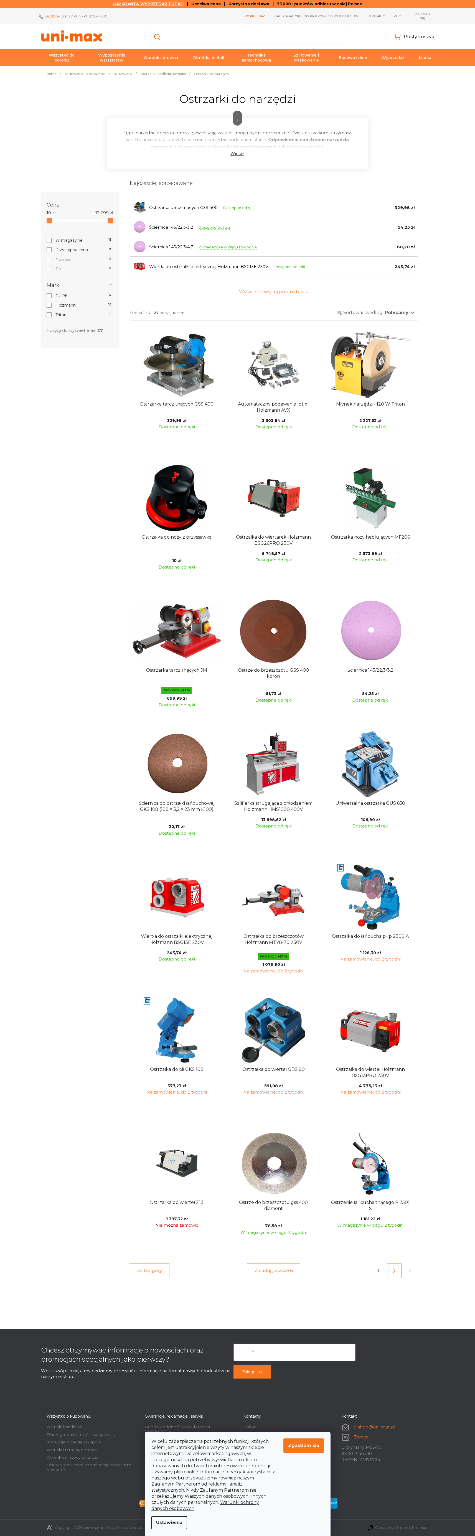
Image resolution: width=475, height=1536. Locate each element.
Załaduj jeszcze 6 (274, 1270)
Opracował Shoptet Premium (402, 1527)
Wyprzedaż (255, 16)
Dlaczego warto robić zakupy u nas (81, 1434)
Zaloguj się (252, 1371)
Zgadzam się (303, 1445)
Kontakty (376, 16)
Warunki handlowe (64, 1426)
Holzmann (83, 305)
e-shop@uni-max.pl (374, 1427)
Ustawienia (169, 1522)
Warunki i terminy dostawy (72, 1449)
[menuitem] (62, 57)
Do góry (153, 1270)
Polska (249, 1426)
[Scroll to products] (237, 118)
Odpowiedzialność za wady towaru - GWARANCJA (179, 1428)
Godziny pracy (58, 16)
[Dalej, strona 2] (394, 1271)
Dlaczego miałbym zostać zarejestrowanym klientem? (89, 1466)
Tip (83, 268)
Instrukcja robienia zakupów (74, 1442)
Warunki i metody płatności (73, 1457)
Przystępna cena (83, 249)
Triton (83, 314)
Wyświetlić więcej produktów (271, 291)
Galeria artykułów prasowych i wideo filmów (316, 16)
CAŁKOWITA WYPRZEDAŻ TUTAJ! (148, 3)
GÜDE (83, 295)
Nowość (83, 259)
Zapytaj (361, 1437)
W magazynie (83, 240)
